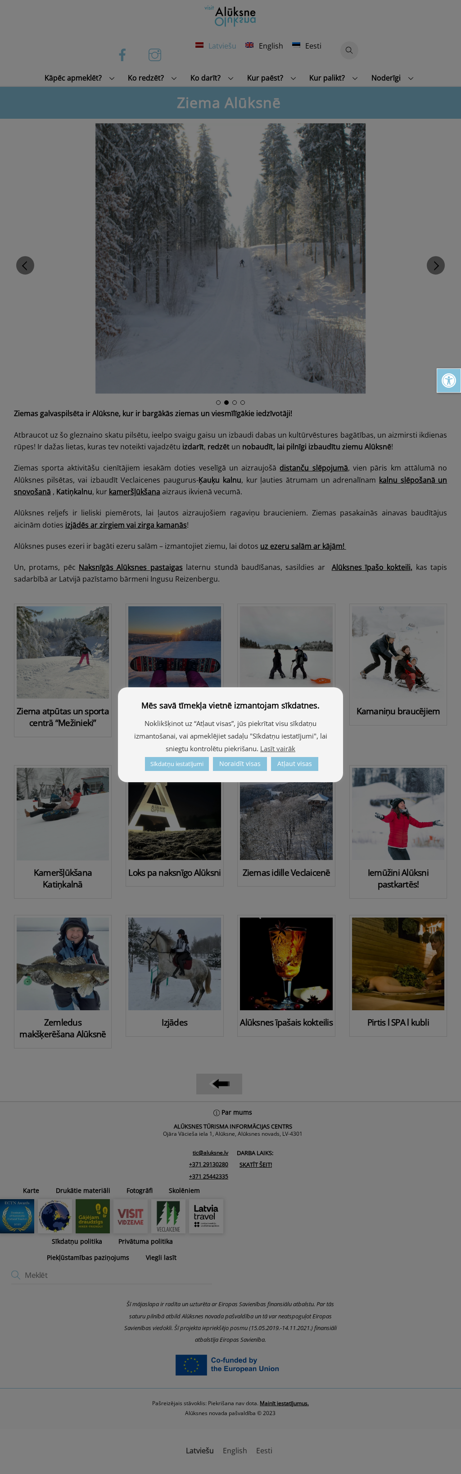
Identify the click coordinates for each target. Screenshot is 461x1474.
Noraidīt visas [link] (240, 763)
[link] (449, 380)
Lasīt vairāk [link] (277, 748)
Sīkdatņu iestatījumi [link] (176, 764)
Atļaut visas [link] (294, 763)
